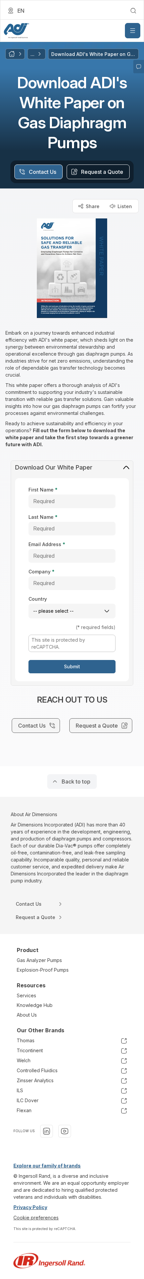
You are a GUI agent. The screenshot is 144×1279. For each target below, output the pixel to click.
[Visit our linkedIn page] (46, 1131)
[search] (133, 10)
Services (26, 995)
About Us (27, 1015)
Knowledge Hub (35, 1005)
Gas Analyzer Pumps (39, 960)
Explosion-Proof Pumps (43, 970)
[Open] (132, 30)
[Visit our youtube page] (64, 1131)
